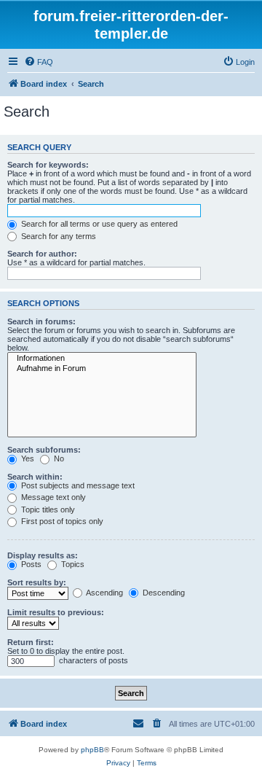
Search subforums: (44, 449)
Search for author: (42, 253)
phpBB (92, 750)
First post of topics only (61, 521)
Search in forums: (41, 321)
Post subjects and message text (77, 485)
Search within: (35, 476)
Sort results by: (36, 582)
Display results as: (42, 555)
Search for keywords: (48, 164)
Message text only (52, 497)
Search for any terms (57, 236)
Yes (26, 458)
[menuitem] (38, 62)
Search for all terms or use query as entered (98, 223)
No (58, 458)
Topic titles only (47, 509)
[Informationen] (102, 359)
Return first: (30, 642)
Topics (71, 564)
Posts (30, 564)
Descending (162, 592)
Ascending (103, 592)
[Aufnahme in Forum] (102, 369)
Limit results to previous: (55, 612)
